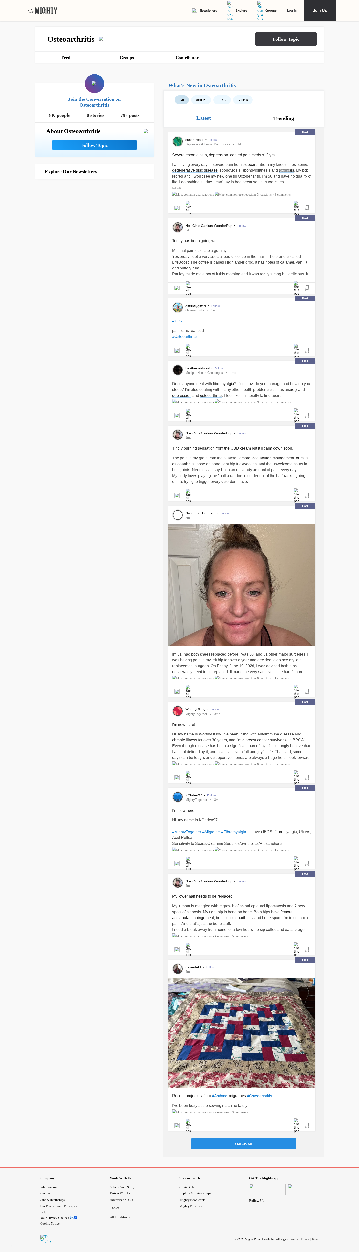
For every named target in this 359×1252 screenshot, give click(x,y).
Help (43, 1212)
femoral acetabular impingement (266, 458)
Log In (292, 10)
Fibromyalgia (285, 832)
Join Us (320, 10)
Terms (315, 1239)
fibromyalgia (223, 384)
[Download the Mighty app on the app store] (267, 1189)
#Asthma (219, 1096)
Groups (271, 10)
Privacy (305, 1239)
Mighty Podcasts (191, 1206)
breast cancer (257, 740)
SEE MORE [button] (243, 1143)
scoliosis (286, 170)
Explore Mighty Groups (195, 1193)
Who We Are (48, 1187)
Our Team (46, 1193)
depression (218, 155)
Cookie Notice (50, 1223)
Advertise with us (121, 1200)
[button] (286, 39)
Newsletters (208, 10)
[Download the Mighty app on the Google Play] (306, 1189)
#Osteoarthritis (184, 336)
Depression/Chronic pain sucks (207, 144)
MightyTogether (196, 714)
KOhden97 (194, 795)
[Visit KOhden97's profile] (178, 797)
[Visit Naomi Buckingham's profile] (178, 515)
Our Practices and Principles (58, 1206)
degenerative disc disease (195, 170)
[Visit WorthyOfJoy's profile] (178, 711)
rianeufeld (193, 967)
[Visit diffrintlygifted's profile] (178, 307)
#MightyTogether (186, 832)
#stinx (177, 321)
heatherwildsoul (198, 368)
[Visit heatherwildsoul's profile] (178, 370)
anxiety (291, 390)
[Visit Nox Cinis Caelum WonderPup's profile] (178, 227)
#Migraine (211, 832)
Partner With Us (120, 1193)
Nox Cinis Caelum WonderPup (209, 226)
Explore (241, 10)
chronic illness (184, 740)
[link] (42, 10)
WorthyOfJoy (195, 709)
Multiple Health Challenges (204, 373)
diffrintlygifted (196, 306)
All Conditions (120, 1217)
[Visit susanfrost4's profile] (178, 141)
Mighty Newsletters (192, 1200)
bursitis (302, 458)
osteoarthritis (254, 164)
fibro (207, 1096)
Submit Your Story (122, 1187)
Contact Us (187, 1187)
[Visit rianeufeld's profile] (178, 969)
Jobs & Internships (52, 1200)
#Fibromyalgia (233, 832)
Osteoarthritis (194, 310)
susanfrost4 (194, 140)
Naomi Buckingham (200, 513)
